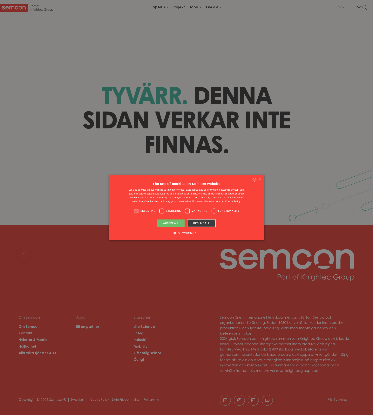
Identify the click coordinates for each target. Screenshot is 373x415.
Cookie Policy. (233, 201)
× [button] (259, 179)
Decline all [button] (201, 223)
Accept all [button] (171, 223)
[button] (186, 233)
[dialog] (186, 207)
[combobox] (254, 180)
